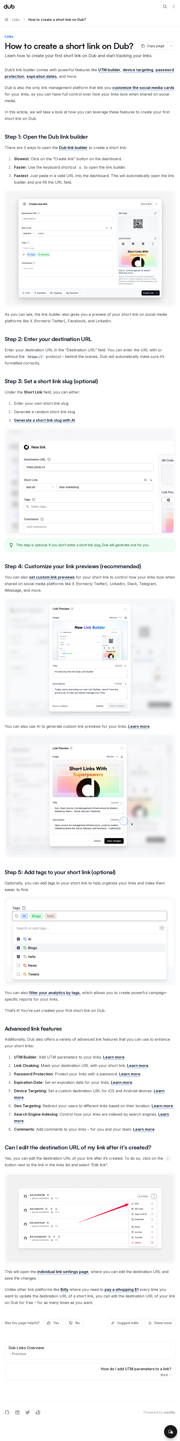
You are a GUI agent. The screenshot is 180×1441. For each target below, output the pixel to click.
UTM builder (109, 69)
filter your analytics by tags (54, 992)
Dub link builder (73, 147)
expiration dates (41, 76)
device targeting (138, 69)
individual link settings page (62, 1271)
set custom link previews (52, 577)
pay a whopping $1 (122, 1289)
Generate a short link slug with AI (44, 420)
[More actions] (174, 6)
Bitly (64, 1289)
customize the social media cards (143, 87)
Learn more (139, 726)
